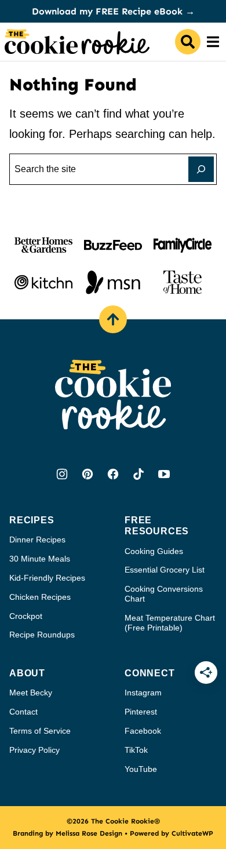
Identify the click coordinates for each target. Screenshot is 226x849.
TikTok (136, 750)
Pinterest (141, 711)
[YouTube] (164, 474)
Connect (150, 673)
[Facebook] (113, 474)
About (27, 673)
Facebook (143, 730)
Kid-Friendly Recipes (47, 577)
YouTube (141, 769)
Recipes (31, 520)
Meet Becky (30, 692)
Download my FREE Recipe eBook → (113, 11)
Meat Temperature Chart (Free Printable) (170, 622)
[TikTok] (138, 474)
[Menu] (213, 41)
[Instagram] (62, 474)
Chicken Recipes (40, 597)
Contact (23, 711)
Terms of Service (40, 730)
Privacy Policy (34, 750)
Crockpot (25, 616)
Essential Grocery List (165, 569)
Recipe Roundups (42, 634)
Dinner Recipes (37, 539)
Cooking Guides (154, 551)
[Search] (188, 41)
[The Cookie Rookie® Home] (77, 41)
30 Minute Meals (39, 558)
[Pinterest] (87, 474)
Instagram (143, 692)
